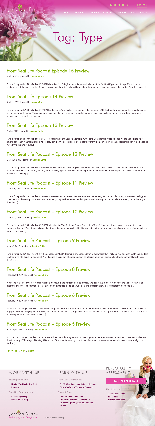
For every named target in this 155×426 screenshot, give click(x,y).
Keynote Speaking (19, 397)
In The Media (113, 397)
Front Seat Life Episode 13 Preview (40, 125)
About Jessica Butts (117, 394)
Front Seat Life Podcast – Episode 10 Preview (50, 211)
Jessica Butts (37, 76)
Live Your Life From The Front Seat (75, 400)
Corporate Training (19, 400)
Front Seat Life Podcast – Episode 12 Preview (50, 154)
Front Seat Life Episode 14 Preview (40, 96)
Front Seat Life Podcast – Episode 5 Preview (48, 324)
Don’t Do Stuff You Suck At (71, 397)
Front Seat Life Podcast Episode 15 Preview (48, 70)
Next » (32, 351)
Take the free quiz (126, 381)
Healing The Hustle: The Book (24, 384)
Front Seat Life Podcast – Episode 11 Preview (50, 183)
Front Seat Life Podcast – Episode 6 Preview (48, 295)
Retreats (108, 13)
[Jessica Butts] (26, 8)
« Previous (12, 351)
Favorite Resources (116, 400)
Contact (142, 5)
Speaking (80, 13)
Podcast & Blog (127, 13)
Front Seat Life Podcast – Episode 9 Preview (48, 240)
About (67, 13)
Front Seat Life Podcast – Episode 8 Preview (48, 269)
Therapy (94, 13)
